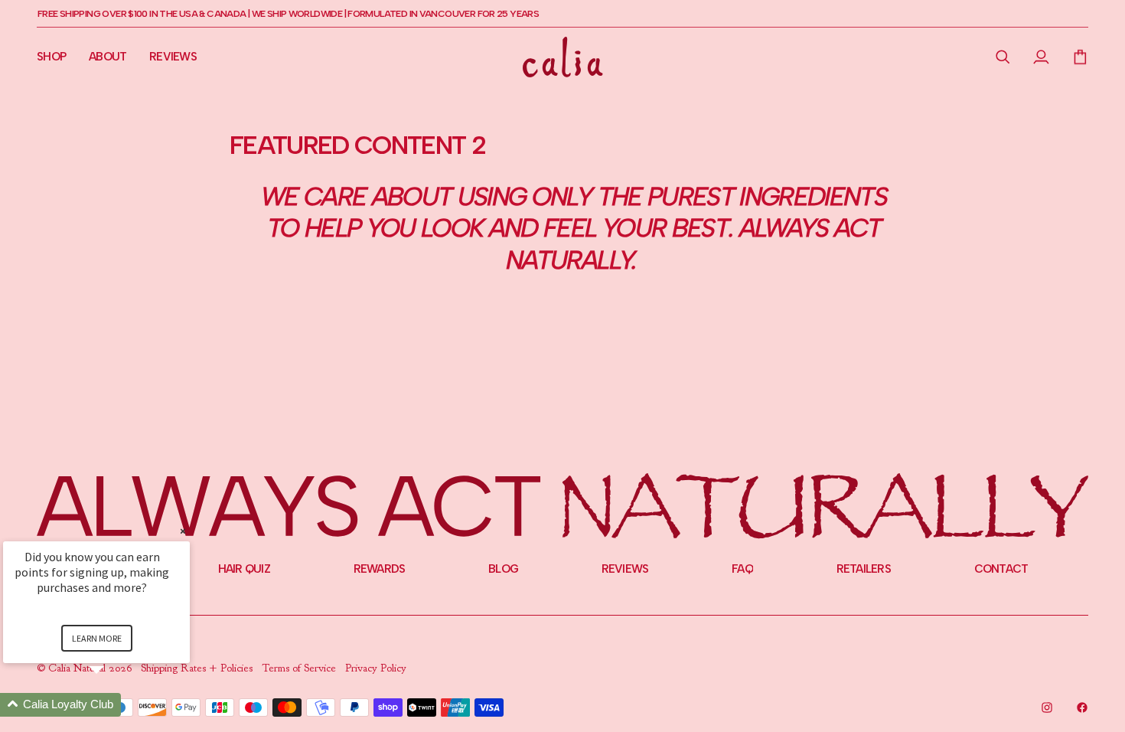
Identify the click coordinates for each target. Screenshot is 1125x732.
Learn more (97, 638)
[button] (1002, 56)
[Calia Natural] (563, 57)
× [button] (183, 531)
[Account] (1041, 56)
